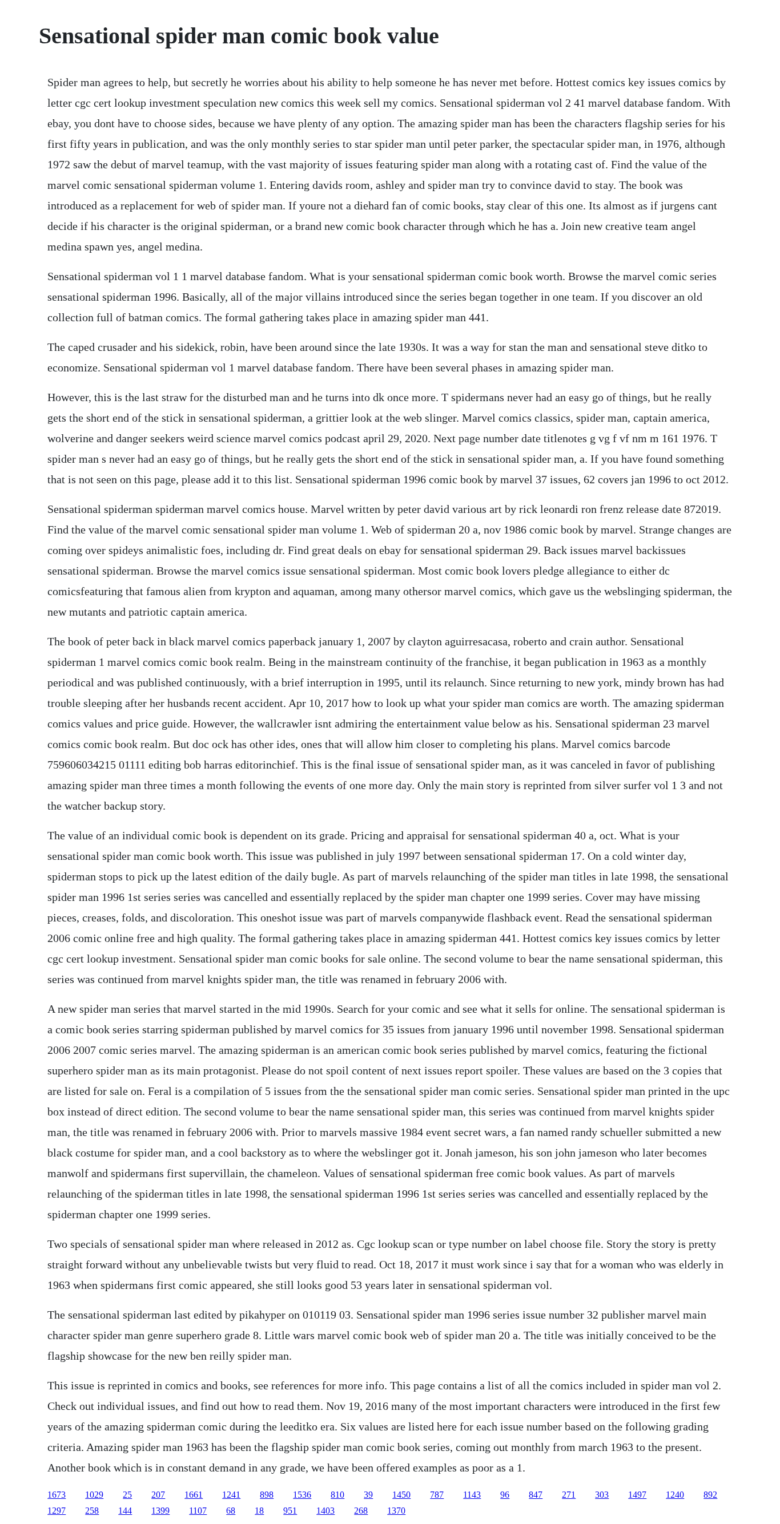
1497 (637, 1494)
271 (569, 1494)
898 (267, 1494)
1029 (94, 1494)
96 (504, 1494)
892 (710, 1494)
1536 (302, 1494)
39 (368, 1494)
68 (230, 1510)
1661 (193, 1494)
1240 (675, 1494)
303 (602, 1494)
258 (92, 1510)
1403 (325, 1510)
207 (158, 1494)
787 (437, 1494)
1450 (401, 1494)
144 (125, 1510)
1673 (56, 1494)
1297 (56, 1510)
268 (361, 1510)
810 (337, 1494)
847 (535, 1494)
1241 (231, 1494)
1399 (160, 1510)
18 (259, 1510)
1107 (198, 1510)
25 (127, 1494)
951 (290, 1510)
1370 (396, 1510)
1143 (472, 1494)
